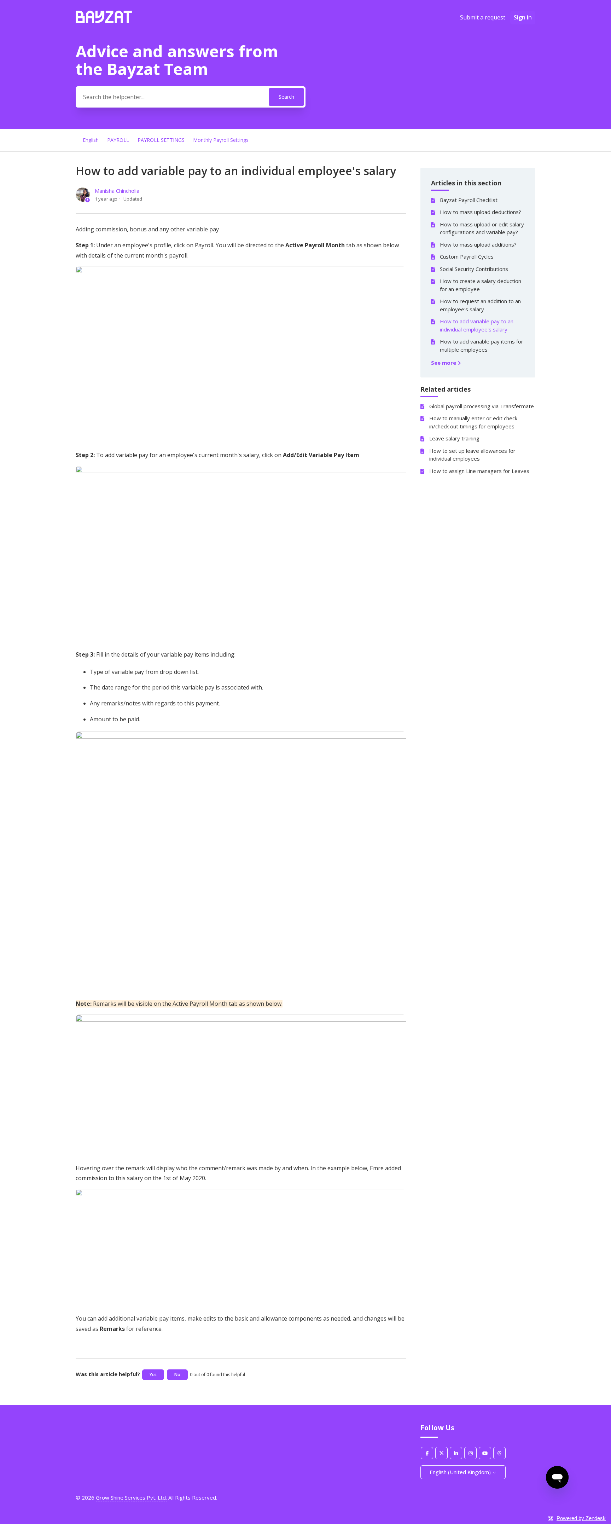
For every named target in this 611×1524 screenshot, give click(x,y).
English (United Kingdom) (461, 1472)
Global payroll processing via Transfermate (481, 406)
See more (444, 362)
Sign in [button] (523, 17)
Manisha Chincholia (117, 190)
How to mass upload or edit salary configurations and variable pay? (482, 228)
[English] (104, 20)
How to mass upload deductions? (480, 211)
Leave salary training (454, 438)
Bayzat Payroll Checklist (468, 199)
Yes (153, 1375)
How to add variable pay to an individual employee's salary (476, 325)
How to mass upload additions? (478, 244)
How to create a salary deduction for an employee (480, 285)
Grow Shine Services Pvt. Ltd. (131, 1497)
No (177, 1375)
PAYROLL (118, 140)
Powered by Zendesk (581, 1518)
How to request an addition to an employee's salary (480, 305)
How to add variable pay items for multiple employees (481, 345)
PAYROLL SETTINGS (161, 140)
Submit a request (482, 17)
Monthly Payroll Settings (221, 140)
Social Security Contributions (474, 268)
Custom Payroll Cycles (467, 256)
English (91, 140)
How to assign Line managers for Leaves (479, 470)
